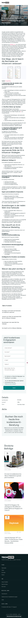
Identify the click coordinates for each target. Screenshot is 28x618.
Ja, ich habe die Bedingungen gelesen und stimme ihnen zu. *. (14, 382)
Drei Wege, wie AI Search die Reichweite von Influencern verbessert (11, 311)
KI (20, 111)
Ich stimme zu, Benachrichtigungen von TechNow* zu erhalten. (15, 377)
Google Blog (8, 80)
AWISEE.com (12, 44)
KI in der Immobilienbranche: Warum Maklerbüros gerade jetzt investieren (13, 475)
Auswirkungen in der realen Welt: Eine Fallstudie (10, 323)
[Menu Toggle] (25, 2)
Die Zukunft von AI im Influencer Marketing (11, 328)
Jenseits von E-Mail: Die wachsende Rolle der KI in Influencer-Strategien (11, 317)
